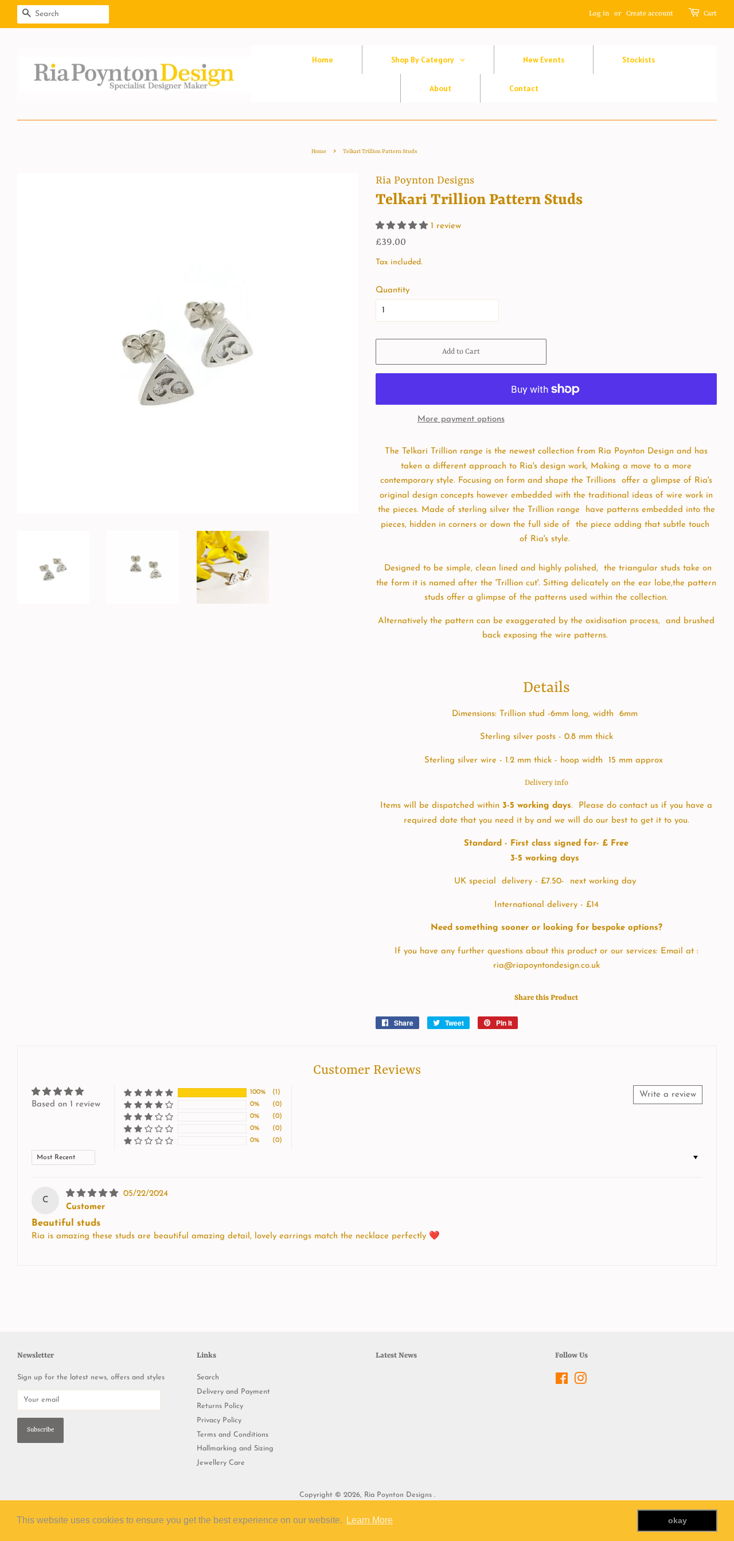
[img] (93, 1194)
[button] (403, 226)
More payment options (461, 419)
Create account (649, 14)
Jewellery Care (221, 1462)
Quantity (392, 290)
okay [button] (677, 1520)
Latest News (396, 1355)
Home (318, 151)
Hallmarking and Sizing (235, 1448)
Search (208, 1377)
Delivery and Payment (233, 1391)
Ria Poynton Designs (399, 1495)
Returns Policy (220, 1406)
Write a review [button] (667, 1094)
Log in (599, 14)
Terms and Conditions (232, 1434)
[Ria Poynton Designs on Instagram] (580, 1381)
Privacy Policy (219, 1420)
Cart (710, 14)
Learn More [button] (369, 1520)
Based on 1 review (66, 1104)
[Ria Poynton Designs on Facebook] (561, 1381)
